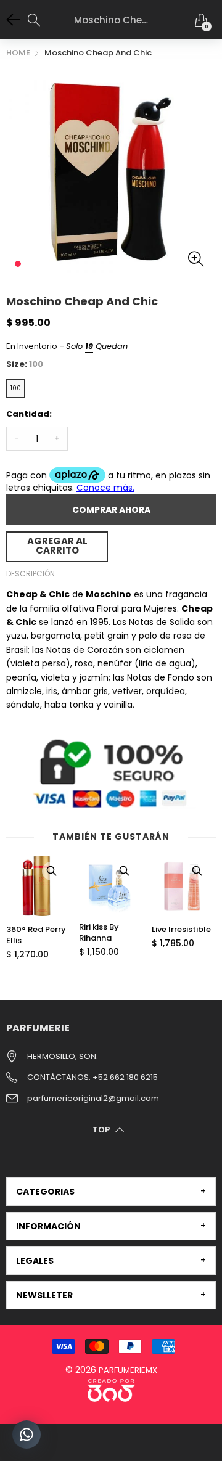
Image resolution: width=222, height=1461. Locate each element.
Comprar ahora (111, 510)
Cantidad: (29, 414)
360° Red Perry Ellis (36, 935)
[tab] (111, 1191)
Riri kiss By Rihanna (99, 933)
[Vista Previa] (51, 871)
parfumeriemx (128, 1370)
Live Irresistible (181, 929)
